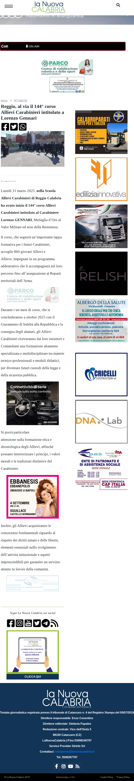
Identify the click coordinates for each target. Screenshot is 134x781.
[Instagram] (63, 766)
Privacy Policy (123, 777)
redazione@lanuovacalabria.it (74, 751)
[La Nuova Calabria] (48, 6)
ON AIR (33, 46)
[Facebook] (56, 766)
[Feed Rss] (77, 766)
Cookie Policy (106, 777)
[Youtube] (70, 766)
